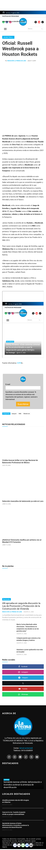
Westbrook (26, 413)
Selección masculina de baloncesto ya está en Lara (22, 501)
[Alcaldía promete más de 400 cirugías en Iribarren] (37, 802)
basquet (14, 413)
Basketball (8, 37)
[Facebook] (9, 757)
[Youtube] (37, 757)
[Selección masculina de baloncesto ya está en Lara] (23, 484)
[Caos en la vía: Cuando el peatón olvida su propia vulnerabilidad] (37, 814)
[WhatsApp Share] (23, 845)
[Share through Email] (31, 845)
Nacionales (6, 599)
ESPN (19, 363)
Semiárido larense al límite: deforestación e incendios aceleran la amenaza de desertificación (23, 784)
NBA (20, 413)
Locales (6, 779)
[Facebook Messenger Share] (27, 845)
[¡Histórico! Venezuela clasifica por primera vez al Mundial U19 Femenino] (23, 522)
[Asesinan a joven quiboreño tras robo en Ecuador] (8, 652)
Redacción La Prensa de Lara (16, 61)
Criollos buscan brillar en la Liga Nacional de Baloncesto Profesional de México (20, 461)
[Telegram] (20, 757)
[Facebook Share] (15, 845)
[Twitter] (31, 757)
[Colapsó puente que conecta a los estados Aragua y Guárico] (8, 641)
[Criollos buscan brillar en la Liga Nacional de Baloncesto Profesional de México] (23, 443)
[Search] (42, 28)
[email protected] (26, 748)
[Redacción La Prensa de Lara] (3, 61)
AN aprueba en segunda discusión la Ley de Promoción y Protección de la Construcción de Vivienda (21, 606)
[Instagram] (14, 757)
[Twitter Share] (19, 845)
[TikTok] (26, 757)
